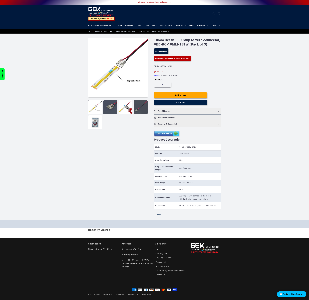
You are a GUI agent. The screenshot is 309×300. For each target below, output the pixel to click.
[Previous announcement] (89, 2)
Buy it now (180, 102)
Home (90, 31)
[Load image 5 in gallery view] (95, 122)
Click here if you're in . (101, 19)
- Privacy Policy (161, 262)
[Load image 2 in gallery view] (110, 107)
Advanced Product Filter (104, 31)
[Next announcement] (220, 2)
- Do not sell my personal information (170, 270)
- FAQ (157, 249)
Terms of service (132, 294)
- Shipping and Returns (164, 258)
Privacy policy (119, 294)
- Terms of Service (162, 266)
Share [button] (159, 214)
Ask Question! (161, 51)
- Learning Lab (161, 253)
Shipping (157, 75)
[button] (213, 13)
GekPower (97, 294)
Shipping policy (146, 294)
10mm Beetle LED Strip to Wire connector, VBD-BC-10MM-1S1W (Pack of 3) (142, 31)
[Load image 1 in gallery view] (95, 107)
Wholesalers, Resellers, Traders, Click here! (172, 58)
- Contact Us (160, 275)
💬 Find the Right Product (291, 294)
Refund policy (108, 294)
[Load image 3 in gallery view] (126, 107)
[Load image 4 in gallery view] (141, 107)
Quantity (158, 79)
